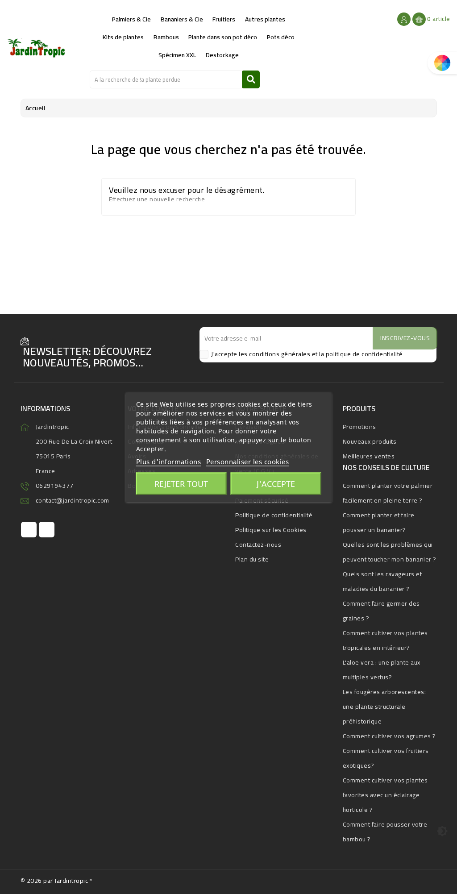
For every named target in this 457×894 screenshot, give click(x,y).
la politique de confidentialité (361, 354)
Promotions (359, 426)
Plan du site (252, 559)
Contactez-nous (258, 544)
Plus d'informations (168, 461)
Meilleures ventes (369, 456)
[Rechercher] (251, 79)
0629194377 (55, 485)
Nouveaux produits (370, 441)
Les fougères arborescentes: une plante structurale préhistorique (384, 706)
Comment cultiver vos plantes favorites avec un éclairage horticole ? (385, 794)
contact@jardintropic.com (72, 500)
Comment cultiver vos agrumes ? (389, 736)
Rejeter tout (181, 483)
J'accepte (276, 483)
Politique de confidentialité (273, 515)
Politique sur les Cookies (271, 530)
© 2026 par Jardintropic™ (56, 880)
